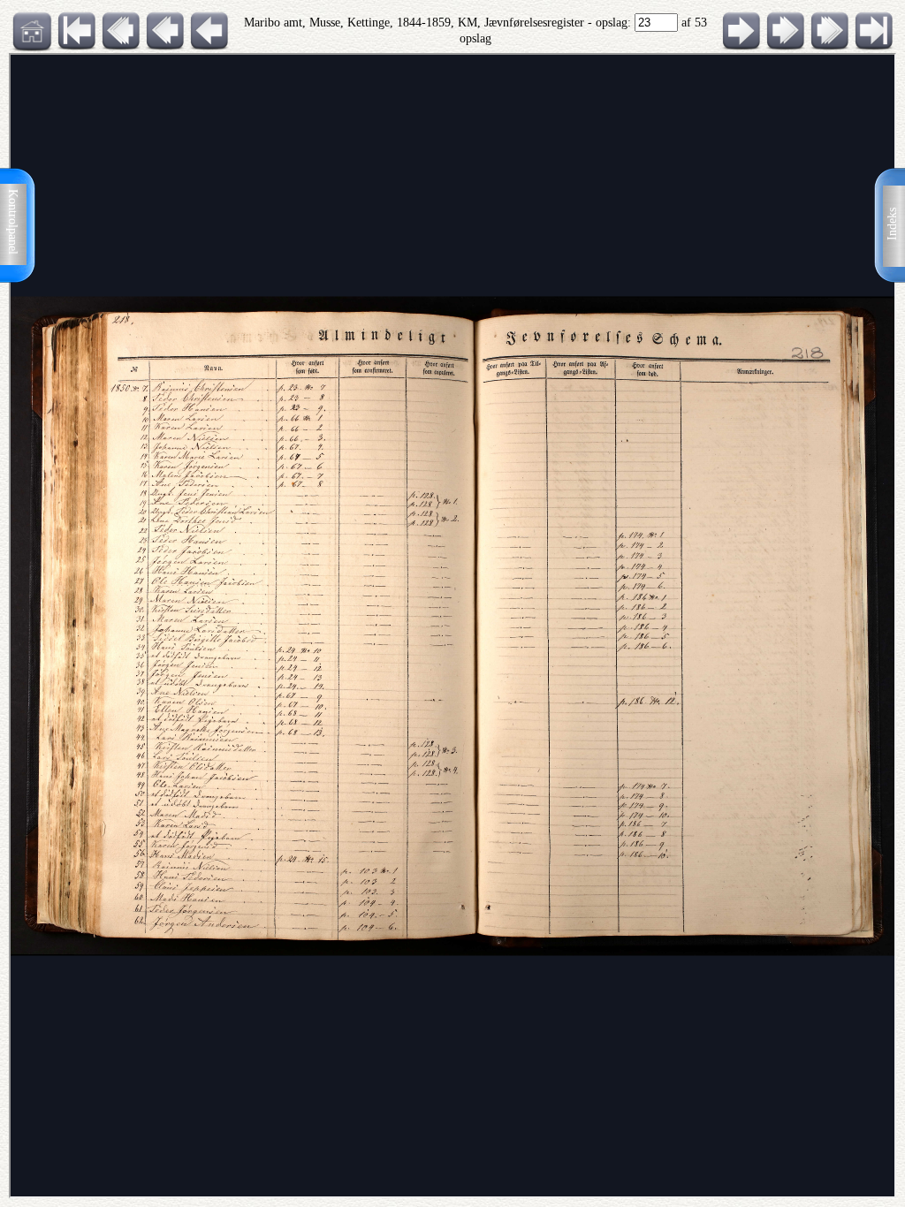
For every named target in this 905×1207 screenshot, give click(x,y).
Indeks (892, 224)
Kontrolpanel (12, 221)
